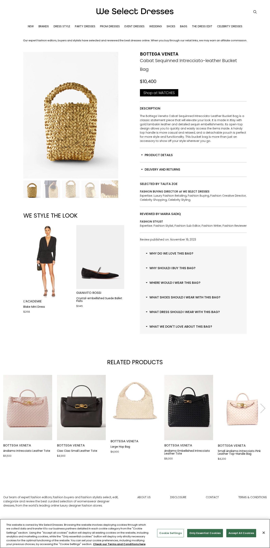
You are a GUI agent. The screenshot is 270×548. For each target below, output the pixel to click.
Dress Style (62, 26)
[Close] (263, 532)
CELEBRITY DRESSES (229, 26)
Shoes (171, 26)
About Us (144, 497)
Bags (183, 26)
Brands (44, 26)
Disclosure (178, 497)
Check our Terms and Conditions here (119, 544)
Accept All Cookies (241, 533)
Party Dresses (85, 26)
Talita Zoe (168, 184)
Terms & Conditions (252, 497)
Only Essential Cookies (205, 533)
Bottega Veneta (159, 54)
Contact (212, 497)
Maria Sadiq (170, 214)
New (31, 26)
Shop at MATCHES (159, 92)
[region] (135, 533)
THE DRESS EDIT (202, 26)
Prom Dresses (110, 26)
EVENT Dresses (134, 26)
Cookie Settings (170, 533)
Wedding (155, 26)
